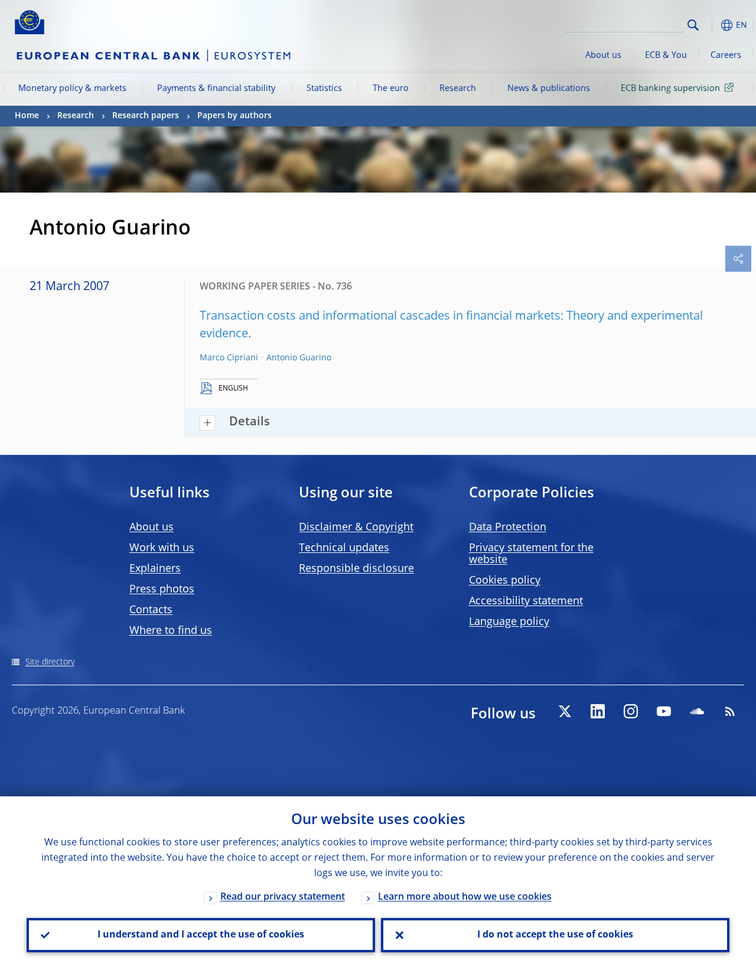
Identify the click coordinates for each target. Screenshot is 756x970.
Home (27, 116)
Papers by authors (234, 116)
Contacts (150, 610)
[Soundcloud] (697, 711)
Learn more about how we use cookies (465, 897)
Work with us (161, 548)
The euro (391, 88)
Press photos (161, 589)
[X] (564, 711)
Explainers (155, 569)
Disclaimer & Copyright (356, 527)
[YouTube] (664, 711)
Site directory (49, 662)
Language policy (509, 622)
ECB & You (666, 55)
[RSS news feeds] (730, 711)
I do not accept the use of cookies (555, 935)
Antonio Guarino (298, 358)
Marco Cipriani (229, 358)
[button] (711, 25)
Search (693, 25)
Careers (726, 55)
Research (457, 88)
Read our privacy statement (282, 897)
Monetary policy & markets (72, 88)
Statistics (324, 88)
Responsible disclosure (356, 569)
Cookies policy (504, 580)
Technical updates (344, 548)
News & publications (548, 88)
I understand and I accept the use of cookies (200, 935)
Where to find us (170, 631)
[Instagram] (631, 711)
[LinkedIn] (598, 711)
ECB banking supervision (670, 88)
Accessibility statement (526, 601)
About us (603, 55)
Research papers (145, 116)
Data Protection (507, 527)
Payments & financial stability (216, 88)
